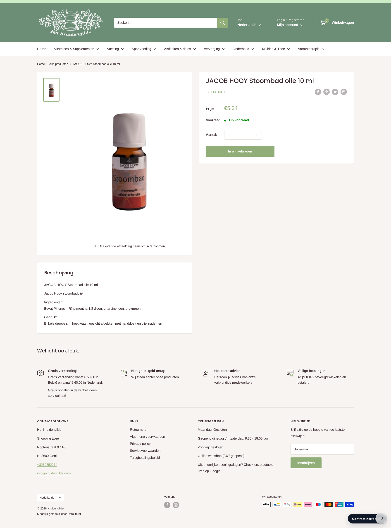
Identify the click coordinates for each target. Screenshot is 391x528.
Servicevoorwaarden (145, 450)
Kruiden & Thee (273, 49)
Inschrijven (306, 463)
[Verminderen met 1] (229, 135)
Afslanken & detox (177, 49)
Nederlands (47, 497)
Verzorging (212, 49)
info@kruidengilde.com (54, 473)
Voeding (113, 49)
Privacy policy (140, 443)
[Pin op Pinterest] (326, 91)
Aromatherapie (308, 49)
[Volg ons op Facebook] (167, 505)
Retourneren (139, 429)
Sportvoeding (141, 49)
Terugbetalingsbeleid (145, 457)
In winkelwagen (240, 151)
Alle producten (58, 64)
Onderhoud (241, 49)
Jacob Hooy (215, 92)
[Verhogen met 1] (257, 135)
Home (41, 49)
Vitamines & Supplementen (74, 49)
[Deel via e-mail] (344, 91)
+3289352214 (47, 464)
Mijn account (288, 25)
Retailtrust (74, 514)
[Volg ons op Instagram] (176, 505)
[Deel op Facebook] (318, 91)
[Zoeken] (222, 23)
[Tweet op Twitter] (335, 91)
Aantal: (211, 135)
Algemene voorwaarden (147, 436)
